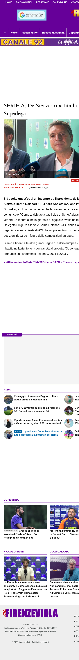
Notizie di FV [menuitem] (30, 32)
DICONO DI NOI (24, 2)
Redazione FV (13, 187)
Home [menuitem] (14, 32)
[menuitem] (4, 33)
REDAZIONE (42, 2)
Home (9, 2)
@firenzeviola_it (38, 187)
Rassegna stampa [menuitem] (53, 32)
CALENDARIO (60, 2)
